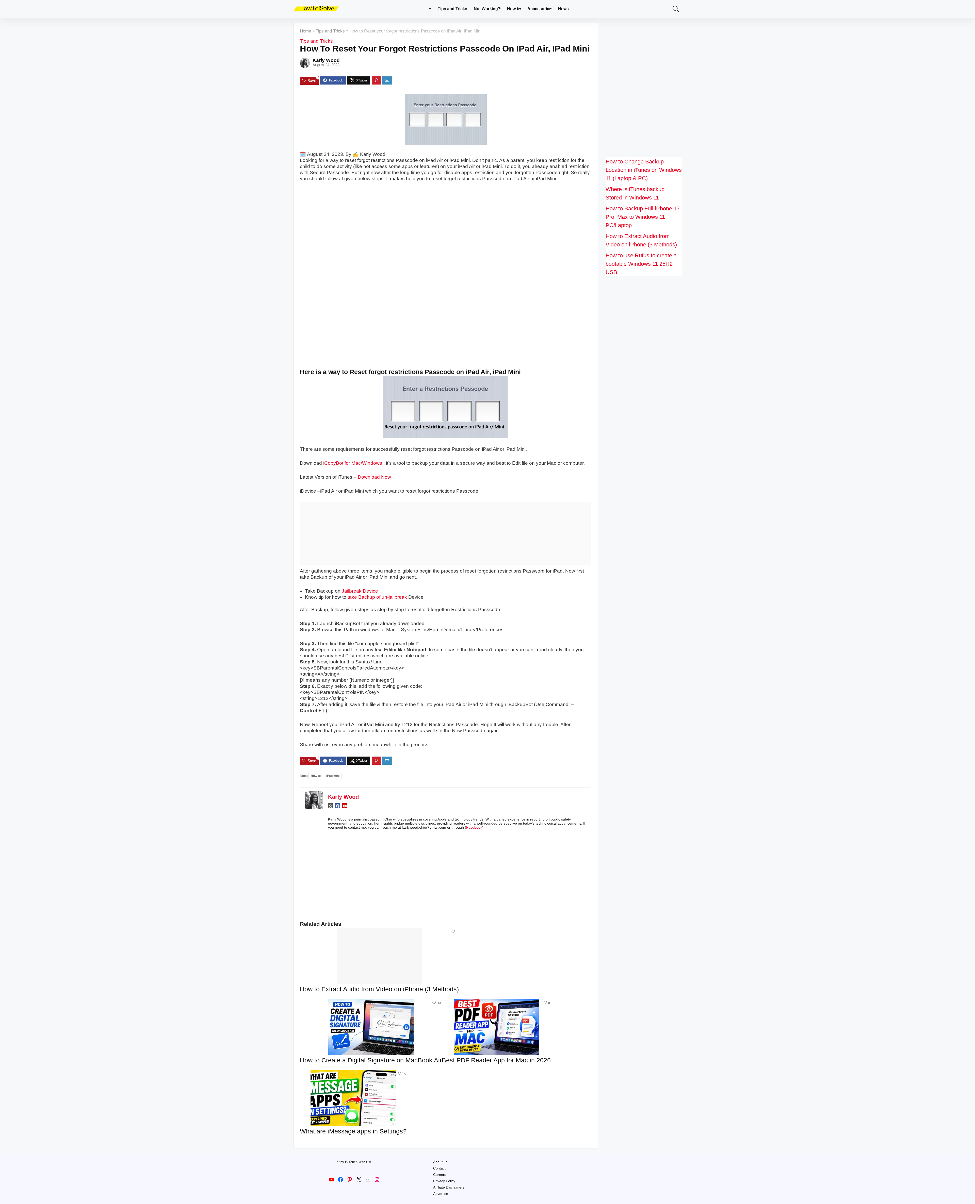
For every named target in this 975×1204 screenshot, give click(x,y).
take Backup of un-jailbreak (377, 597)
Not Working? (487, 9)
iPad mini (332, 776)
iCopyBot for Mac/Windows (352, 463)
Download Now (374, 477)
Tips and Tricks (452, 9)
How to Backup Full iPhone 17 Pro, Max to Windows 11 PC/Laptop (643, 216)
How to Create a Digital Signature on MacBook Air (371, 1060)
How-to (514, 9)
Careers (439, 1175)
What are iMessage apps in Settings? (353, 1131)
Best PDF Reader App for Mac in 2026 (496, 1060)
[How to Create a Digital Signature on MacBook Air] (371, 1002)
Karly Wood (326, 60)
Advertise (440, 1194)
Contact (439, 1168)
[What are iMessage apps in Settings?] (353, 1074)
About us (440, 1162)
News (563, 9)
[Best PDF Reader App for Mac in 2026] (496, 1002)
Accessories (539, 9)
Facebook (474, 827)
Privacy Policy (444, 1181)
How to (316, 776)
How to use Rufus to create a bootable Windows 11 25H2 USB (641, 263)
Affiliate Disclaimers (448, 1187)
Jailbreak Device (360, 591)
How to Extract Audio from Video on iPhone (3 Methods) (379, 989)
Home (305, 31)
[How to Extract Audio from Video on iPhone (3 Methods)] (379, 931)
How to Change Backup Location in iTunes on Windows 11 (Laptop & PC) (644, 169)
